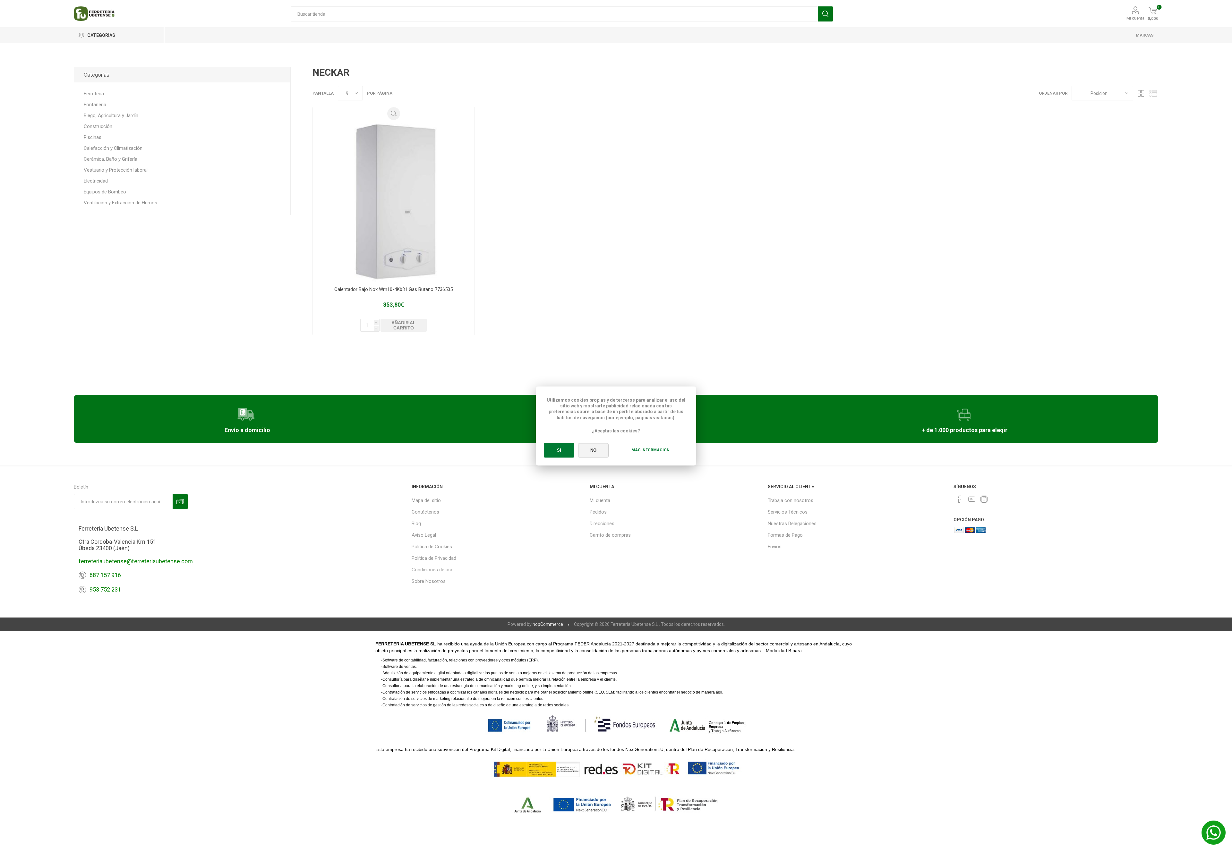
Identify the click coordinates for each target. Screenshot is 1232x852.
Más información (650, 450)
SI (559, 450)
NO (593, 450)
